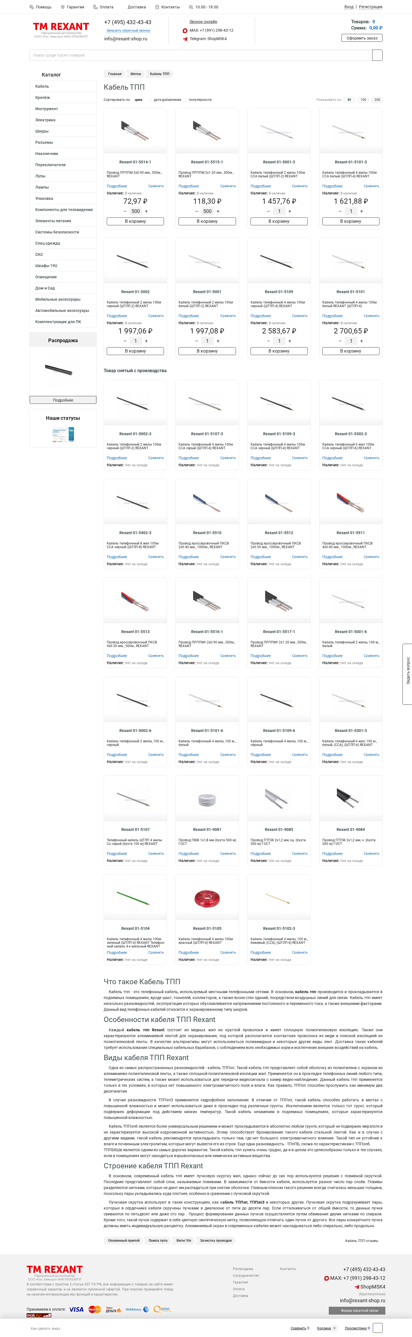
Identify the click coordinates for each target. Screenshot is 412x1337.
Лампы (42, 187)
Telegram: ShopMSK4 (208, 38)
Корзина (324, 1328)
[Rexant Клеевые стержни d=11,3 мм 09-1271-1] (62, 371)
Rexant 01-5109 (279, 291)
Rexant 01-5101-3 (351, 162)
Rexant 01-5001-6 (351, 631)
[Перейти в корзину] (345, 25)
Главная (115, 74)
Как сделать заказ (45, 1329)
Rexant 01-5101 (351, 291)
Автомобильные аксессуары (62, 310)
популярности (200, 100)
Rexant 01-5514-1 (135, 162)
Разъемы (44, 142)
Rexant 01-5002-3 (135, 434)
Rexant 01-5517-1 (279, 631)
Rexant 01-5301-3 (351, 730)
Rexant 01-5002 (135, 291)
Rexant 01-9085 (279, 829)
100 (363, 100)
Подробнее (63, 400)
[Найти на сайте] (377, 55)
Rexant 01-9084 (351, 829)
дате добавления (167, 100)
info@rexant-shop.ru (362, 1300)
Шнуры (41, 131)
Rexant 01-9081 (207, 829)
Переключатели (50, 165)
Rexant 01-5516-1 (207, 631)
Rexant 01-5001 (207, 291)
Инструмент (46, 108)
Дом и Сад (45, 288)
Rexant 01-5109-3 (279, 434)
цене (138, 100)
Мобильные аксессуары (57, 299)
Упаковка (44, 198)
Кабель (42, 86)
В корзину (135, 221)
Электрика (45, 120)
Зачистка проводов (216, 1241)
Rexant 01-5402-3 (135, 532)
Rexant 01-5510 (207, 532)
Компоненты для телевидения (64, 209)
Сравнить (298, 1328)
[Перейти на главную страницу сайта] (60, 30)
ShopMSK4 (372, 1287)
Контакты (170, 7)
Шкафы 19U (46, 265)
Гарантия (75, 7)
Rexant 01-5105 (207, 928)
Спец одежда (47, 243)
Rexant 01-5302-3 (351, 434)
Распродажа (243, 1269)
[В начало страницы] (378, 1328)
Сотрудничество (246, 1276)
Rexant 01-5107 (135, 829)
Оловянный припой (124, 1241)
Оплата (107, 7)
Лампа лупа (158, 1241)
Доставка (136, 7)
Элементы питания (53, 221)
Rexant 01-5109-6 (279, 730)
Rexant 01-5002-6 (135, 730)
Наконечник (46, 153)
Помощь (44, 7)
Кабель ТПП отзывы (361, 1241)
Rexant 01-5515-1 (207, 162)
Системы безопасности (57, 232)
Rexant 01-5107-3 (207, 434)
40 (349, 100)
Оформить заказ (362, 38)
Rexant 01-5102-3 (279, 928)
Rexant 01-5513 (135, 631)
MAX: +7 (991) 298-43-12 (211, 30)
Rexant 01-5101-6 (207, 730)
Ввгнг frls (184, 1241)
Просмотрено (356, 1328)
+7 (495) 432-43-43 (127, 22)
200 (377, 100)
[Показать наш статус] (63, 434)
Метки (136, 74)
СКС (39, 254)
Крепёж (42, 97)
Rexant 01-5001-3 (279, 162)
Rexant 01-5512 (279, 532)
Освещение (46, 277)
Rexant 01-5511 (351, 532)
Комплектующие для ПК (58, 321)
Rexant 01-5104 (135, 928)
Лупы (40, 176)
